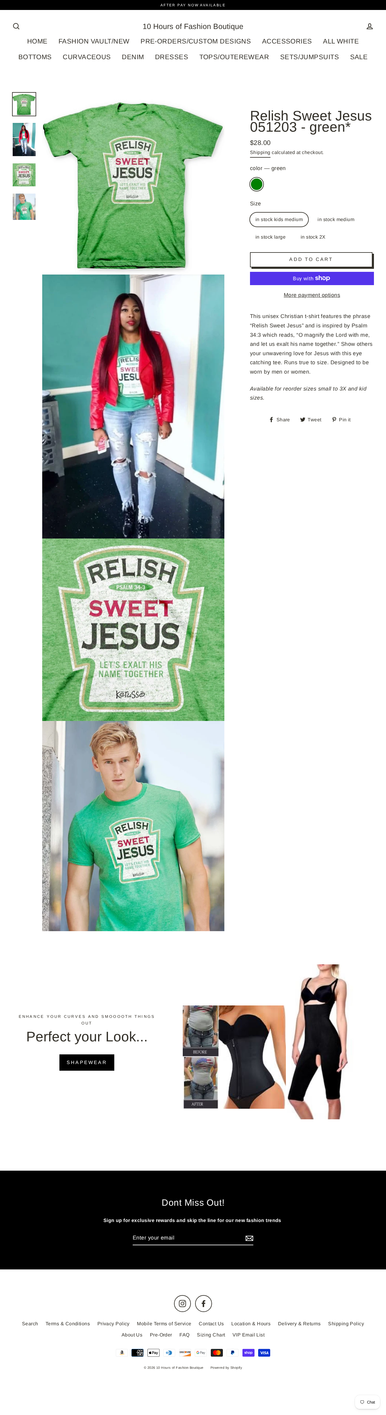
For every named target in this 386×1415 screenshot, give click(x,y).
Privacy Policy (113, 1323)
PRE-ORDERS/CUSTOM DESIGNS (196, 41)
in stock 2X (313, 237)
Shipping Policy (346, 1323)
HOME (37, 41)
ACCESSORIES (287, 41)
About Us (132, 1334)
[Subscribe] (248, 1238)
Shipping (260, 152)
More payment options (312, 295)
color (268, 168)
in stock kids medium (279, 219)
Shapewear (87, 1062)
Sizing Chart (211, 1334)
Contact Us (211, 1323)
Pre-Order (161, 1334)
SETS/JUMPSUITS (309, 57)
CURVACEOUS (87, 57)
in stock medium (336, 219)
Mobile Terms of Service (164, 1323)
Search (30, 1323)
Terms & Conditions (68, 1323)
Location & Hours (251, 1323)
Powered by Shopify (226, 1367)
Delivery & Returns (299, 1323)
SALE (359, 57)
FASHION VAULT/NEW (94, 41)
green (256, 184)
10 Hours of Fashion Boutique (193, 26)
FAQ (184, 1334)
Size (255, 203)
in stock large (270, 237)
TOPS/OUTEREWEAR (234, 57)
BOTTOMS (35, 57)
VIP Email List (248, 1334)
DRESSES (171, 57)
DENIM (133, 57)
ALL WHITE (341, 41)
